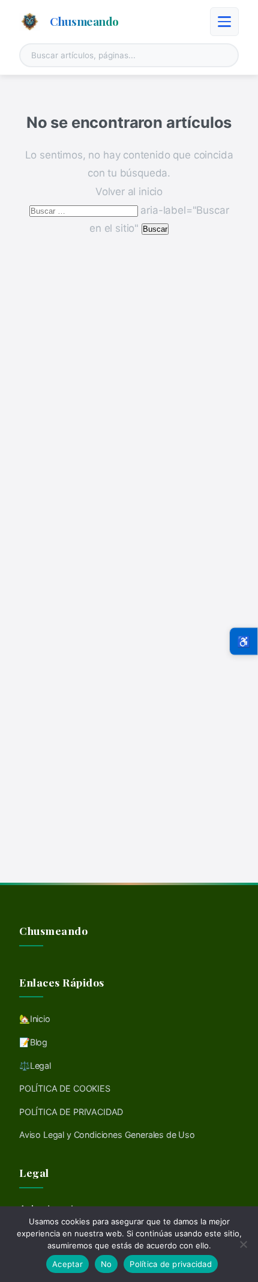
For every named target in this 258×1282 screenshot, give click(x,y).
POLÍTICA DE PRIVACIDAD (71, 1112)
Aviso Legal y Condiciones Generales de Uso (107, 1134)
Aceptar (67, 1264)
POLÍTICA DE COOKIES (64, 1088)
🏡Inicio (34, 1019)
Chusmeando (84, 21)
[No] (243, 1244)
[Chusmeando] (29, 22)
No (106, 1264)
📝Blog (33, 1042)
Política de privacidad (171, 1264)
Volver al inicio (129, 192)
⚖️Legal (35, 1065)
